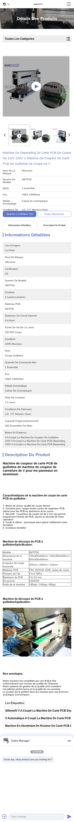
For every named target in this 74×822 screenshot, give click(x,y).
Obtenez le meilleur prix (19, 214)
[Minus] (69, 741)
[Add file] (4, 816)
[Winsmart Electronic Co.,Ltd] (38, 4)
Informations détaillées (19, 225)
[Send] (69, 816)
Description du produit (54, 225)
